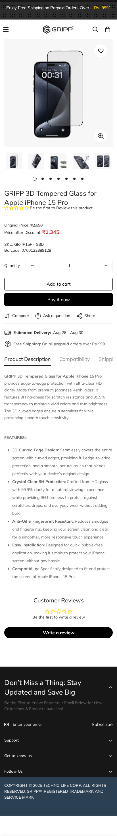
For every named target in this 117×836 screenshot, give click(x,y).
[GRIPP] (58, 29)
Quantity (12, 265)
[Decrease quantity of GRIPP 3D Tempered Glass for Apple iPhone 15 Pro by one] (32, 265)
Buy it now (58, 299)
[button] (107, 29)
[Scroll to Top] (106, 806)
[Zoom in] (100, 136)
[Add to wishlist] (100, 50)
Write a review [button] (58, 632)
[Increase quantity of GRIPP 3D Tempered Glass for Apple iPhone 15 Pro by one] (105, 265)
